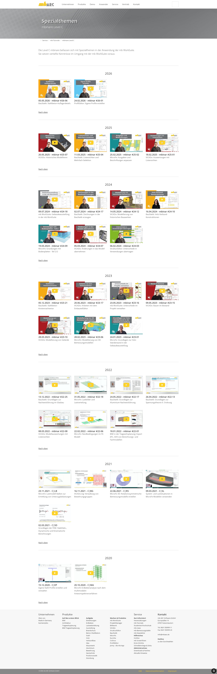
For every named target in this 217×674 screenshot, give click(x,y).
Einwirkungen (91, 620)
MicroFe (113, 635)
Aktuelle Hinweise (140, 653)
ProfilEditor (114, 643)
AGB (140, 671)
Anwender (103, 4)
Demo (92, 4)
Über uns (41, 618)
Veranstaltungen (140, 620)
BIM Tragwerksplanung (70, 628)
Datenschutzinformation (155, 671)
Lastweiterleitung (92, 625)
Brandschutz (91, 630)
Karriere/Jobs (43, 623)
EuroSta (113, 638)
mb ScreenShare (140, 640)
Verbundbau (91, 640)
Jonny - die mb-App (117, 645)
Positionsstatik (91, 655)
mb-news (137, 628)
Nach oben (43, 112)
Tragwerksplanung (69, 625)
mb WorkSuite (115, 620)
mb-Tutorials (138, 623)
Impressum (172, 671)
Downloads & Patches (142, 650)
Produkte (82, 4)
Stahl (88, 635)
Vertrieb (125, 4)
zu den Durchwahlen (165, 641)
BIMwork (113, 625)
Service (115, 4)
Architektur (66, 623)
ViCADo (113, 628)
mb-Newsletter (139, 633)
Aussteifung (90, 628)
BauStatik (113, 633)
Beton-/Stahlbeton (93, 633)
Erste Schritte (139, 643)
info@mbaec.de (163, 634)
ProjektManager (116, 623)
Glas (87, 643)
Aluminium (90, 648)
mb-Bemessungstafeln (142, 630)
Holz (88, 638)
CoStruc (113, 640)
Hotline (136, 638)
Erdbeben (89, 623)
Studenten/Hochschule (142, 625)
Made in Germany (45, 620)
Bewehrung (90, 650)
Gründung (90, 658)
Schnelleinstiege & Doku (143, 645)
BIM (63, 620)
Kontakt (136, 4)
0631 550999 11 (166, 627)
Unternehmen (68, 4)
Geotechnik (90, 653)
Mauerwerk (90, 645)
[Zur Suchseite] (175, 4)
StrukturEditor (115, 630)
